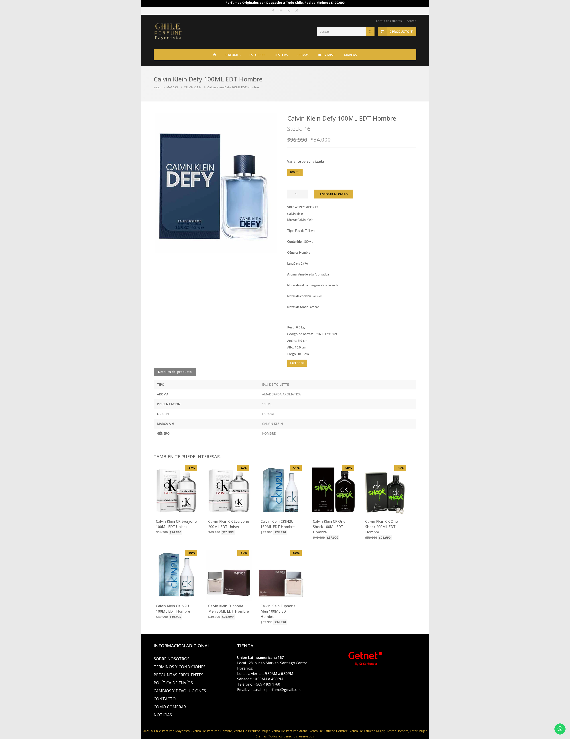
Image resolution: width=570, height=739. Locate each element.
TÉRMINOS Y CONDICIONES (180, 666)
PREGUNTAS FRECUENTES (178, 674)
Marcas (350, 55)
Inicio (157, 87)
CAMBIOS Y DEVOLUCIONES (180, 690)
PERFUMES (232, 55)
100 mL (294, 172)
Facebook (297, 363)
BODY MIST (326, 55)
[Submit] (370, 31)
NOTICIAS (163, 714)
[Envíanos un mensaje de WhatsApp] (560, 729)
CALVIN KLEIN (192, 87)
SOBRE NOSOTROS (171, 658)
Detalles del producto (175, 372)
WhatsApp (317, 363)
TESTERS (281, 55)
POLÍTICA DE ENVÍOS (173, 682)
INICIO (214, 54)
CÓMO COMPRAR (170, 706)
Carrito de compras (389, 21)
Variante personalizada (305, 161)
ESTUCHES (257, 55)
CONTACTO (165, 698)
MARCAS (172, 87)
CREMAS (303, 55)
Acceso (411, 21)
